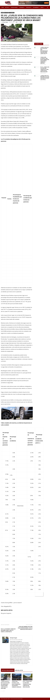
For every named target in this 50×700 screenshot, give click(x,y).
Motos (2, 679)
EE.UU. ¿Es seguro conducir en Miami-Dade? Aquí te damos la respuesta (8, 630)
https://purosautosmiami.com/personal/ (16, 639)
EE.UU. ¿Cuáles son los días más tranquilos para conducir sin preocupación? (27, 684)
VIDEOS (41, 7)
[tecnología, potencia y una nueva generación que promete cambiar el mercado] (16, 677)
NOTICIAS (7, 7)
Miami (5, 10)
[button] (47, 7)
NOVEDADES (21, 7)
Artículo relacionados (8, 670)
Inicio (2, 10)
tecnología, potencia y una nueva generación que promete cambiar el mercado (16, 684)
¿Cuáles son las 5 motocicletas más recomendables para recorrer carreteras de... (44, 50)
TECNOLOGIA (28, 7)
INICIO (2, 7)
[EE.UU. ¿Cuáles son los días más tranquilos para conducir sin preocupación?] (27, 677)
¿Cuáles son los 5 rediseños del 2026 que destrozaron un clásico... (44, 77)
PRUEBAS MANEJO (14, 7)
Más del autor (19, 670)
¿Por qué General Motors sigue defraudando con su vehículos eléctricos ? (25, 628)
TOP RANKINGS (35, 7)
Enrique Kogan (5, 22)
